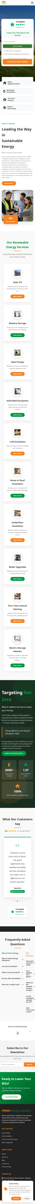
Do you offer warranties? (11, 975)
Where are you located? (11, 969)
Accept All (16, 1198)
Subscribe (29, 1061)
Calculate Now (11, 1093)
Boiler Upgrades (7, 1139)
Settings (26, 1198)
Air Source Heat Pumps (10, 1136)
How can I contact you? (11, 981)
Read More (8, 183)
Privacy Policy (6, 1163)
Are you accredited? (9, 963)
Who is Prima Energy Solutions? (10, 956)
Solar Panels (6, 1129)
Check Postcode (17, 46)
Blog (3, 1157)
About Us (5, 1153)
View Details (17, 296)
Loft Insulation (7, 1132)
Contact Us (5, 1160)
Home (4, 1150)
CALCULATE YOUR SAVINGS (17, 62)
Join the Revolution (14, 753)
